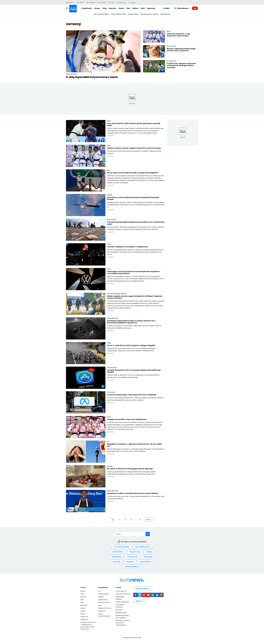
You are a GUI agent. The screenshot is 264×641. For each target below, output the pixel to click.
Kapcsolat (119, 610)
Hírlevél (138, 601)
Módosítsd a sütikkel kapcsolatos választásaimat (122, 623)
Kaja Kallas (116, 561)
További (118, 587)
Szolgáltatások (103, 587)
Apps (100, 605)
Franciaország (132, 557)
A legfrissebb (86, 8)
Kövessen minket (103, 602)
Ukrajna (156, 14)
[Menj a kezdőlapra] (73, 8)
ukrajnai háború (133, 14)
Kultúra (135, 8)
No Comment (171, 46)
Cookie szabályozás (122, 602)
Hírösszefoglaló (103, 594)
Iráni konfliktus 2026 (118, 14)
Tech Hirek (111, 392)
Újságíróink (84, 619)
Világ (104, 8)
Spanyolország (146, 14)
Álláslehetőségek (121, 612)
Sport (169, 31)
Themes (83, 587)
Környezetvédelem (132, 566)
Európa (97, 8)
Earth (143, 8)
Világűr (109, 195)
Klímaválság (148, 557)
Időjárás (100, 597)
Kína (108, 170)
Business (112, 8)
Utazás (121, 8)
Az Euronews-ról (121, 591)
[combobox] (140, 2)
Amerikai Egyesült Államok (116, 293)
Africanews (101, 611)
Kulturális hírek (71, 74)
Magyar (70, 2)
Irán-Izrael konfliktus (101, 14)
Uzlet (109, 244)
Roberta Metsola (145, 561)
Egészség (151, 8)
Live (194, 8)
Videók (82, 614)
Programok (84, 616)
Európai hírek (112, 367)
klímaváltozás (165, 14)
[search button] (129, 2)
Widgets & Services (104, 608)
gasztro (110, 466)
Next (128, 8)
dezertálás (130, 561)
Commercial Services (123, 594)
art (108, 441)
